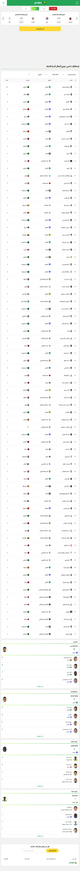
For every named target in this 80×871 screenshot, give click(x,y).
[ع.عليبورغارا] (68, 375)
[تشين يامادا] (68, 619)
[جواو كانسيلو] (67, 109)
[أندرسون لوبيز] (67, 589)
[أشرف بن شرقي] (66, 139)
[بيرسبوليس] (46, 183)
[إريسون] (69, 634)
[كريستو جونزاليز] (67, 419)
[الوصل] (48, 235)
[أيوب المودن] (67, 523)
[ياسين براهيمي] (67, 501)
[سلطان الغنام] (67, 190)
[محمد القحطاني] (67, 323)
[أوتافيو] (69, 131)
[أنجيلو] (69, 153)
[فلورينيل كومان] (66, 212)
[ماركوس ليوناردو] (66, 575)
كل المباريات (40, 29)
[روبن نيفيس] (67, 508)
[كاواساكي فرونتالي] (45, 597)
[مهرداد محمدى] (67, 286)
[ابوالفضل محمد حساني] (65, 175)
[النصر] (48, 131)
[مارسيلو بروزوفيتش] (65, 493)
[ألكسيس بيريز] (67, 235)
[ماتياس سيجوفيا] (66, 427)
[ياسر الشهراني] (67, 434)
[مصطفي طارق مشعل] (65, 552)
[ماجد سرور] (68, 390)
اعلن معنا (27, 859)
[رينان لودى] (68, 198)
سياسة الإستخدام (51, 859)
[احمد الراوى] (68, 545)
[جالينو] (69, 168)
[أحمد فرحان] (68, 397)
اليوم (35, 8)
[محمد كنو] (68, 124)
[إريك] (69, 331)
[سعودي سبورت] (40, 3)
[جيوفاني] (69, 612)
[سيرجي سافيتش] (66, 227)
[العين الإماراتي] (46, 316)
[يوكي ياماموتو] (67, 604)
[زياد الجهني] (68, 368)
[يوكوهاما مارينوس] (45, 589)
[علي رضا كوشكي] (67, 530)
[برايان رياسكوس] (66, 538)
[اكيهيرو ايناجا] (67, 597)
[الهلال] (48, 102)
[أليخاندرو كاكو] (67, 316)
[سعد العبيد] (68, 353)
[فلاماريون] (68, 516)
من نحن (74, 859)
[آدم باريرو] (68, 456)
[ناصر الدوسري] (67, 220)
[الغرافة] (47, 205)
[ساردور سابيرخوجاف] (65, 301)
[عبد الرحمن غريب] (66, 309)
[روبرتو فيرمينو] (67, 87)
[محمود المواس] (67, 471)
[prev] (77, 18)
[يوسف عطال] (67, 464)
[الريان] (48, 139)
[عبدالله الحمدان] (67, 272)
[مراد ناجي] (68, 449)
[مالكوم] (69, 102)
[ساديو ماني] (68, 486)
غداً (26, 8)
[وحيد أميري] (68, 183)
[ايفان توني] (68, 479)
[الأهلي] (48, 87)
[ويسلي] (69, 257)
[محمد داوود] (68, 360)
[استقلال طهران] (45, 175)
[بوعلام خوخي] (67, 346)
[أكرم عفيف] (68, 161)
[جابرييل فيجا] (68, 567)
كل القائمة (40, 686)
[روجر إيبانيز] (68, 146)
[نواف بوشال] (67, 626)
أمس (44, 8)
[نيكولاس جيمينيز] (66, 294)
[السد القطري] (46, 161)
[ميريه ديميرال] (67, 582)
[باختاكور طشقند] (45, 301)
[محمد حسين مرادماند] (65, 405)
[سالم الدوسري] (67, 264)
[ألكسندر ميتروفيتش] (65, 116)
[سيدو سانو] (68, 205)
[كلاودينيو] (68, 560)
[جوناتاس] (68, 412)
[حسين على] (68, 279)
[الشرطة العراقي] (45, 279)
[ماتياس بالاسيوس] (66, 338)
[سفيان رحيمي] (67, 442)
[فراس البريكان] (67, 242)
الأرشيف (6, 859)
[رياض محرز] (68, 94)
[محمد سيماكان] (67, 249)
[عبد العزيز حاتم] (67, 382)
